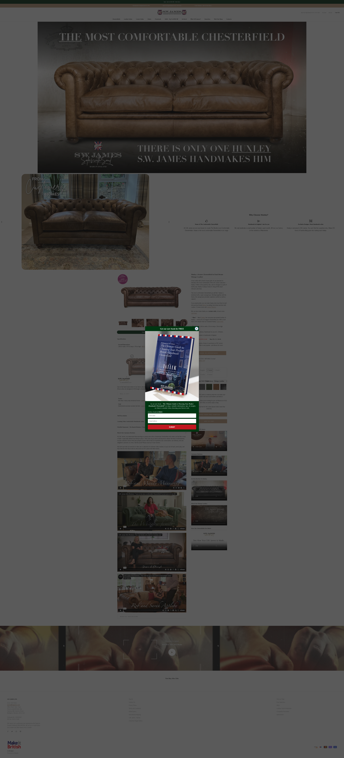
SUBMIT (172, 427)
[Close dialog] (196, 328)
